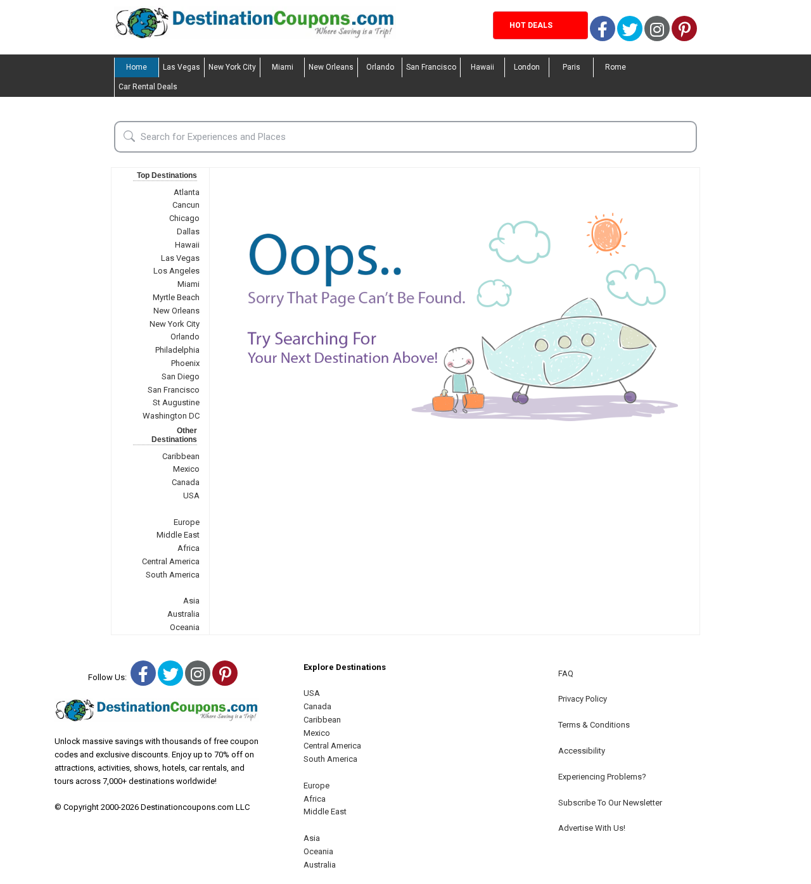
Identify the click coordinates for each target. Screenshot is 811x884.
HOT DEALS (530, 25)
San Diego (181, 376)
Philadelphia (177, 350)
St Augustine (176, 402)
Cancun (186, 205)
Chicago (184, 218)
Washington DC (171, 415)
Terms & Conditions (594, 724)
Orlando (380, 67)
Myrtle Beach (176, 297)
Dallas (188, 231)
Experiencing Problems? (602, 776)
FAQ (565, 673)
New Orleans (331, 67)
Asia (191, 600)
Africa (188, 548)
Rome (615, 67)
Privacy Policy (582, 699)
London (527, 67)
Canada (186, 482)
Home (136, 67)
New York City (232, 67)
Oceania (185, 627)
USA (191, 495)
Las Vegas (181, 67)
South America (173, 574)
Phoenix (185, 363)
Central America (171, 561)
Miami (282, 67)
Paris (571, 67)
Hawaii (482, 67)
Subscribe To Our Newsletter (610, 802)
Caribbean (181, 456)
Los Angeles (176, 270)
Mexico (186, 469)
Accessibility (581, 750)
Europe (187, 522)
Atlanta (187, 192)
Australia (183, 614)
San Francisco (431, 67)
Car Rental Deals (147, 86)
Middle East (178, 535)
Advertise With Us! (591, 828)
